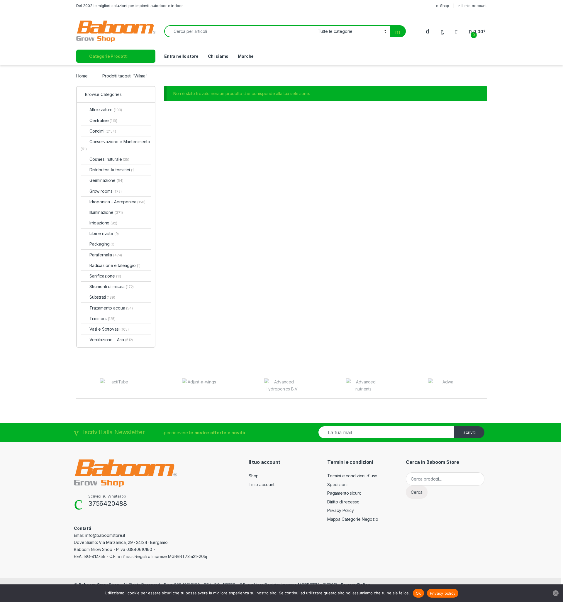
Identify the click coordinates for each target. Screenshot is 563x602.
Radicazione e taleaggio (114, 265)
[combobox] (239, 31)
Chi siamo (218, 56)
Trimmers (102, 318)
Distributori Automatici (112, 169)
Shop (444, 5)
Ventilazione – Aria (111, 339)
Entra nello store (181, 56)
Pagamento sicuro (344, 493)
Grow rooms (105, 191)
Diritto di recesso (343, 501)
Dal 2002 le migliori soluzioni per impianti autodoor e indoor (129, 5)
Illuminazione (106, 212)
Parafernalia (105, 254)
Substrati (102, 297)
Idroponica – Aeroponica (117, 201)
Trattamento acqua (111, 307)
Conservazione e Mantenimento (115, 145)
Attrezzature (105, 109)
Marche (246, 56)
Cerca (417, 492)
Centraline (103, 120)
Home (81, 75)
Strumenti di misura (111, 286)
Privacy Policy (340, 510)
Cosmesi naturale (109, 159)
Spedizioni (337, 484)
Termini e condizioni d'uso (352, 475)
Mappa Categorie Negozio (352, 519)
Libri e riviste (104, 233)
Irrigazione (103, 222)
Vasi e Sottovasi (109, 329)
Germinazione (106, 180)
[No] (556, 593)
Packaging (101, 243)
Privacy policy (443, 593)
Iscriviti (469, 432)
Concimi (102, 130)
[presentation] (485, 386)
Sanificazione (105, 275)
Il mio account (474, 5)
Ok (418, 593)
